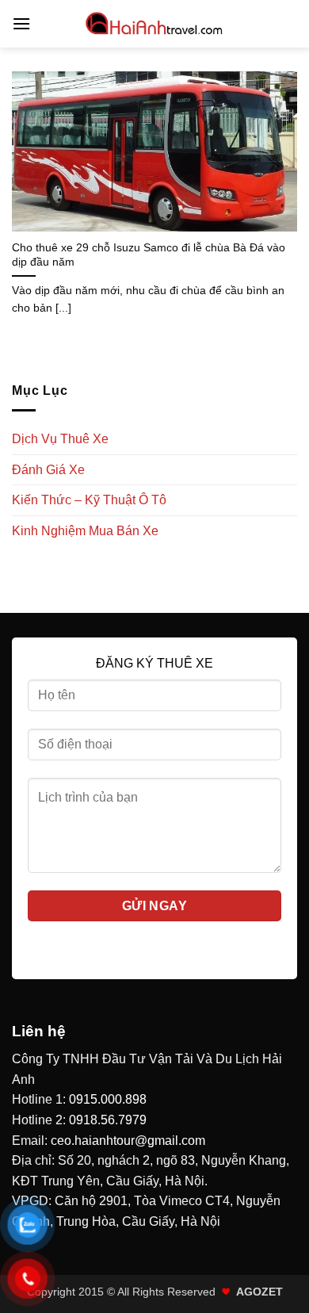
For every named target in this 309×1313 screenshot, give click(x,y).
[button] (21, 23)
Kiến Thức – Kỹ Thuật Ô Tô (89, 500)
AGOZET (259, 1291)
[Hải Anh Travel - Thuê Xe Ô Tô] (154, 23)
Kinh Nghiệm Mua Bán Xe (85, 531)
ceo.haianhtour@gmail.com (128, 1140)
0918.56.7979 (108, 1120)
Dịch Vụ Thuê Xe (60, 439)
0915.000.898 (108, 1099)
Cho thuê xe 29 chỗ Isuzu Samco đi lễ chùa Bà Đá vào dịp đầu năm (148, 255)
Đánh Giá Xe (48, 470)
